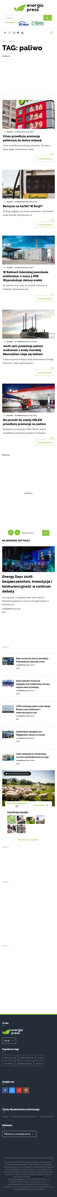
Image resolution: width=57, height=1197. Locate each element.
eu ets (38, 1063)
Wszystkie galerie (28, 840)
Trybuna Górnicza (46, 1116)
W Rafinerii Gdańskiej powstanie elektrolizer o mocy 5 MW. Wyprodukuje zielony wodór (25, 276)
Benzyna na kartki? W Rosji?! (23, 206)
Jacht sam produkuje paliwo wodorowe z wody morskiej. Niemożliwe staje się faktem (23, 350)
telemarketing (27, 1057)
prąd (40, 1057)
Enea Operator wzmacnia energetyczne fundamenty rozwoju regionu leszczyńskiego (33, 684)
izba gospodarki (24, 1063)
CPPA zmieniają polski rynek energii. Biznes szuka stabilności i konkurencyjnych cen (33, 709)
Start (4, 41)
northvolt (8, 1063)
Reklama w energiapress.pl (17, 1134)
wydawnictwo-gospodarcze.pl (23, 1116)
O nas (7, 1040)
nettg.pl (5, 1116)
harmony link (10, 1057)
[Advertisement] (28, 72)
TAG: (5, 132)
